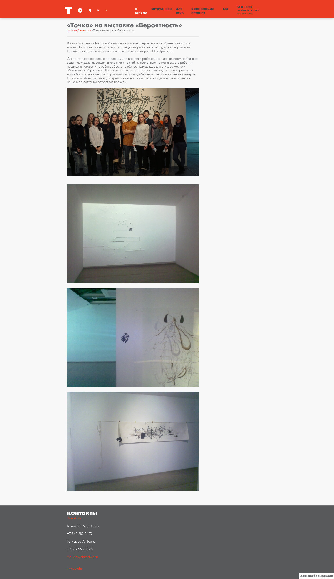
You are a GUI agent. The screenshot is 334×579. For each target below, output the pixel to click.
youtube (77, 568)
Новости (85, 30)
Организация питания (202, 10)
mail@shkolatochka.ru (82, 557)
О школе (141, 10)
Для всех (180, 10)
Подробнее (74, 518)
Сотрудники (161, 8)
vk (68, 568)
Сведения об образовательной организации (248, 10)
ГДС (225, 8)
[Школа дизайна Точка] (99, 10)
